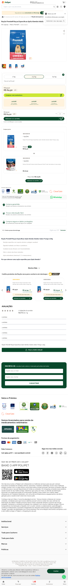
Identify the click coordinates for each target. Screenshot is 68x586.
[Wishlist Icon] (61, 7)
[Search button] (54, 6)
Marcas (4, 544)
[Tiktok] (61, 453)
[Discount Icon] (57, 7)
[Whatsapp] (56, 453)
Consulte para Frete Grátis (23, 294)
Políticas (4, 549)
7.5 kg (54, 77)
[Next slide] (66, 290)
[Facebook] (47, 453)
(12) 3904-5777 (7, 453)
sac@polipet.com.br (22, 453)
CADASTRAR (34, 383)
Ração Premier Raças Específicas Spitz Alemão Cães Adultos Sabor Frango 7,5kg (53, 283)
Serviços (4, 527)
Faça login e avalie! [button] (35, 350)
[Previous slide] (2, 290)
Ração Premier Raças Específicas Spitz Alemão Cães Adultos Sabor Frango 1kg (22, 283)
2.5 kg (34, 77)
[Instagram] (43, 453)
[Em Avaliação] (8, 191)
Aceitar (56, 571)
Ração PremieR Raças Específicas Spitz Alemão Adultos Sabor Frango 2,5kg (41, 139)
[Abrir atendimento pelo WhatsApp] (64, 577)
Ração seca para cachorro (40, 17)
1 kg (13, 77)
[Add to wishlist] (64, 34)
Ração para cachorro (25, 17)
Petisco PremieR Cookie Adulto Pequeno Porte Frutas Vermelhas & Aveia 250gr (42, 164)
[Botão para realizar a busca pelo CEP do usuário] (64, 21)
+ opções (26, 136)
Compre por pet (9, 17)
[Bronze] (14, 406)
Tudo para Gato (7, 538)
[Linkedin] (65, 453)
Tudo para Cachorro (9, 533)
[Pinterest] (52, 453)
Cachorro (17, 17)
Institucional (6, 521)
